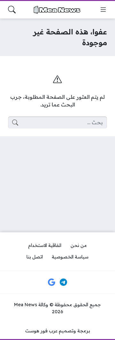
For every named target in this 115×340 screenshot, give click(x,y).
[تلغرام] (63, 282)
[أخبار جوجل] (51, 282)
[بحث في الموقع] (11, 9)
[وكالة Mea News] (57, 9)
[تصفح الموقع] (103, 9)
